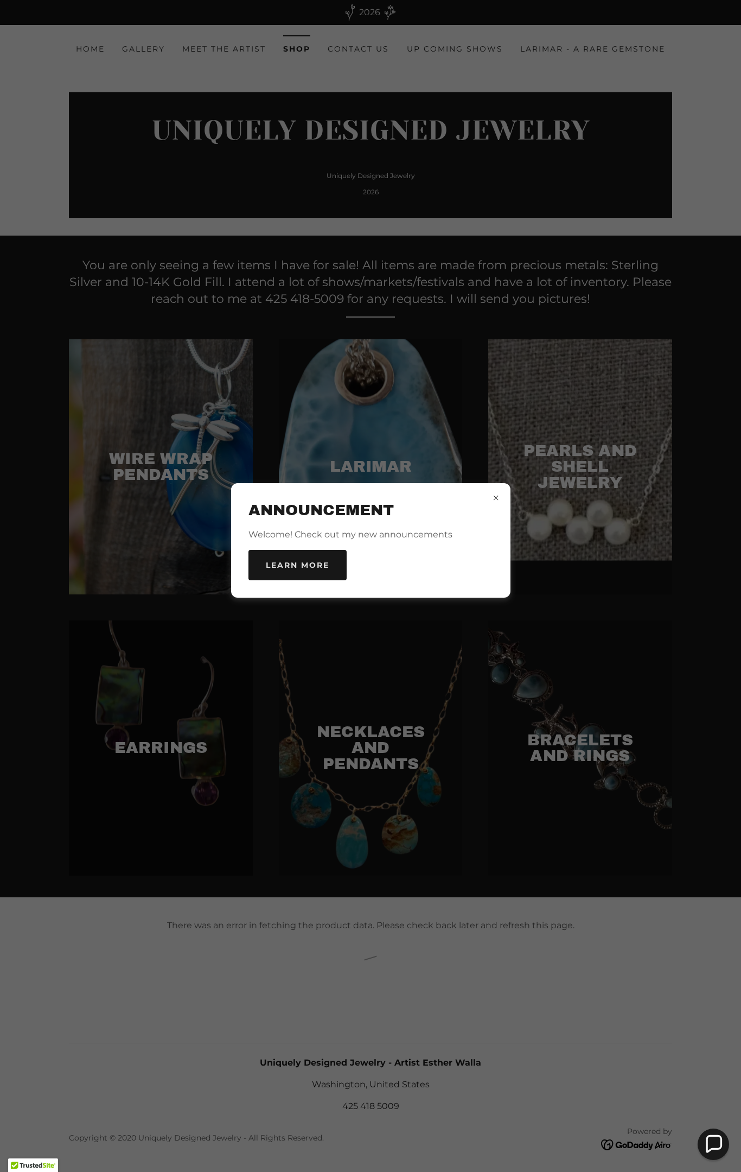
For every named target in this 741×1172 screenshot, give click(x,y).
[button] (713, 1144)
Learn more (297, 565)
